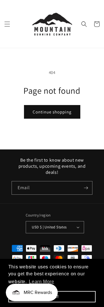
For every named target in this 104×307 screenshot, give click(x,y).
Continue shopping (52, 112)
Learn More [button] (41, 281)
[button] (7, 24)
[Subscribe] (85, 188)
